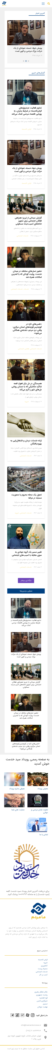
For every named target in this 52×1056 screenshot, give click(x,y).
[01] (14, 779)
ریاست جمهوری (42, 994)
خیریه (46, 962)
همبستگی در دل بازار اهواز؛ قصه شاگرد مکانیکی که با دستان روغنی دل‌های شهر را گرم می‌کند (26, 386)
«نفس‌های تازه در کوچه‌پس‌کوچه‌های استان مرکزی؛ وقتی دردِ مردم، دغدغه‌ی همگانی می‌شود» (27, 328)
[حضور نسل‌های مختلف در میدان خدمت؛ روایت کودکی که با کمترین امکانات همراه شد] (26, 257)
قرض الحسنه (43, 959)
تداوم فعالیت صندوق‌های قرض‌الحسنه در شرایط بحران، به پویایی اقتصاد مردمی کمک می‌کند (27, 111)
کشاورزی (44, 965)
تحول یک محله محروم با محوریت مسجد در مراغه (26, 496)
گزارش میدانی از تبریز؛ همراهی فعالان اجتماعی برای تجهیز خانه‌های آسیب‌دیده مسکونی (28, 221)
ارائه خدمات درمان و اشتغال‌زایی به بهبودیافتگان (26, 442)
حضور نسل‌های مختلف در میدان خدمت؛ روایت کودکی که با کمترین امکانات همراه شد (26, 274)
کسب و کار (43, 974)
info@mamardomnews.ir (31, 1025)
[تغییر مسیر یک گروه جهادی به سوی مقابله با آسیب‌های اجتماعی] (26, 536)
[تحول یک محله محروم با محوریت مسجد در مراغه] (26, 479)
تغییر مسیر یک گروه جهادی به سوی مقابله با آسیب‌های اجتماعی (27, 553)
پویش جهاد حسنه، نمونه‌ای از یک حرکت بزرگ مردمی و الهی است (27, 49)
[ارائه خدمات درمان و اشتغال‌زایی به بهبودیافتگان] (26, 424)
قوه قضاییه (43, 997)
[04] (14, 800)
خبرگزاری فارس (42, 1000)
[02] (37, 779)
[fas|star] (32, 1015)
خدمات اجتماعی (42, 971)
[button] (48, 3)
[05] (37, 825)
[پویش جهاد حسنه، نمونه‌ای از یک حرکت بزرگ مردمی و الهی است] (26, 32)
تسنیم (45, 1003)
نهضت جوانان (42, 1006)
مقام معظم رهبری (41, 991)
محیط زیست (43, 968)
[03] (37, 800)
